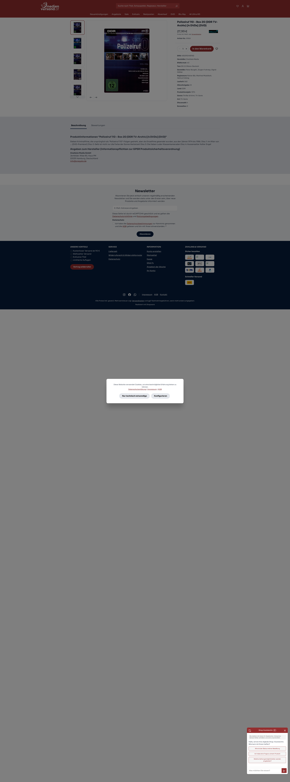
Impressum (152, 389)
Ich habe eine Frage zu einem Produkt (267, 754)
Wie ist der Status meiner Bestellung (267, 748)
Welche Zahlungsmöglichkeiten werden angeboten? (267, 760)
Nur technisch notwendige (134, 396)
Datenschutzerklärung (137, 389)
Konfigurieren (160, 396)
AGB (160, 389)
